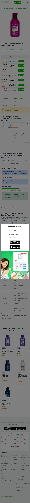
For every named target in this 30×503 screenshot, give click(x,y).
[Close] (27, 226)
